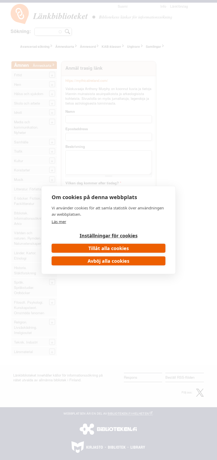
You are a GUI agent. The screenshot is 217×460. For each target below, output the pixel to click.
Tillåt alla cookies (108, 248)
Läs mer (59, 221)
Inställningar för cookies (109, 235)
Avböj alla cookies (108, 261)
